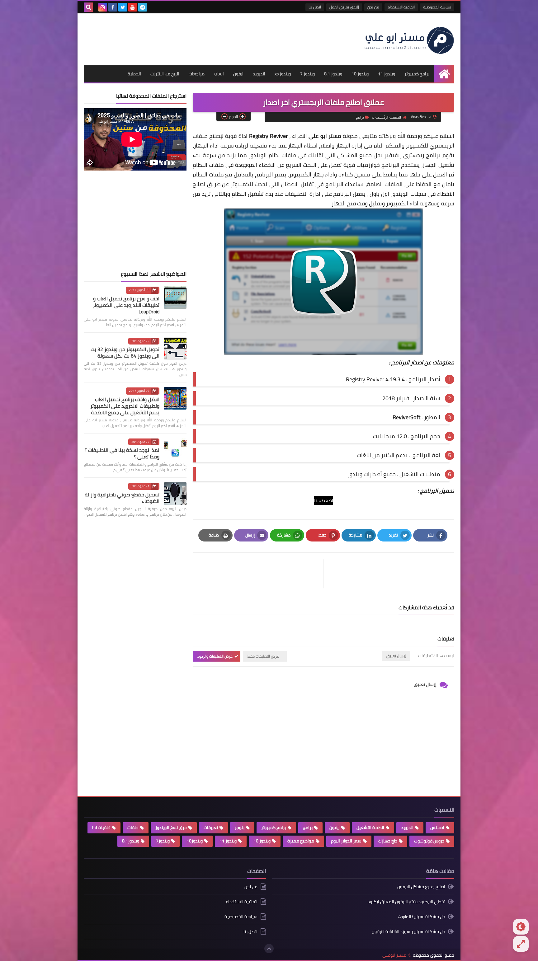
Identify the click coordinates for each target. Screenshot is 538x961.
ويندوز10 (194, 841)
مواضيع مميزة (300, 841)
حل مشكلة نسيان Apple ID (421, 916)
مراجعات (197, 74)
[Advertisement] (197, 37)
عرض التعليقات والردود (215, 656)
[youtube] (132, 7)
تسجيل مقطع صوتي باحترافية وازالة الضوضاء (122, 498)
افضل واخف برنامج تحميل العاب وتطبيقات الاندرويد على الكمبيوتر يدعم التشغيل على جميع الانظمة (124, 406)
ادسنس (437, 827)
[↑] (269, 948)
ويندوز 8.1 (333, 74)
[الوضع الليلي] (521, 927)
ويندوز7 (163, 841)
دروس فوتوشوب (429, 841)
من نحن (373, 7)
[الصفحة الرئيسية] (444, 73)
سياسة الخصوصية (437, 7)
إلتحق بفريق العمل (344, 7)
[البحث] (88, 7)
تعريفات (211, 827)
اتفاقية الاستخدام (401, 7)
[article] (261, 573)
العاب (219, 74)
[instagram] (102, 7)
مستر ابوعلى (394, 955)
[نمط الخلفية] (521, 944)
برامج (360, 117)
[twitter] (122, 7)
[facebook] (112, 7)
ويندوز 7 (307, 74)
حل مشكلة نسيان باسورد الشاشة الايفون (408, 931)
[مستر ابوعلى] (409, 39)
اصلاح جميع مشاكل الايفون (421, 887)
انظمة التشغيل (370, 827)
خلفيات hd (101, 827)
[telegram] (142, 7)
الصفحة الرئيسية (388, 117)
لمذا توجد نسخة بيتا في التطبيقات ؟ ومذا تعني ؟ (122, 453)
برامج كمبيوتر (416, 74)
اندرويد (259, 74)
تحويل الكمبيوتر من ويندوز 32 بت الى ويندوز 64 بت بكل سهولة (125, 352)
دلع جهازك (387, 841)
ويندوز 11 (386, 74)
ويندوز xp (283, 74)
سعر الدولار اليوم (346, 841)
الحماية (134, 74)
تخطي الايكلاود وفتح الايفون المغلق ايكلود (406, 902)
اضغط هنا (323, 500)
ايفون (238, 74)
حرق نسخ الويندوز (171, 827)
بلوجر (239, 827)
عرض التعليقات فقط (263, 656)
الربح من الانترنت (164, 74)
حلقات (133, 827)
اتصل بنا (315, 7)
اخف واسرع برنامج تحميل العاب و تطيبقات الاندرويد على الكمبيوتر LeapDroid (126, 305)
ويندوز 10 (360, 74)
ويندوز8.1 (130, 841)
